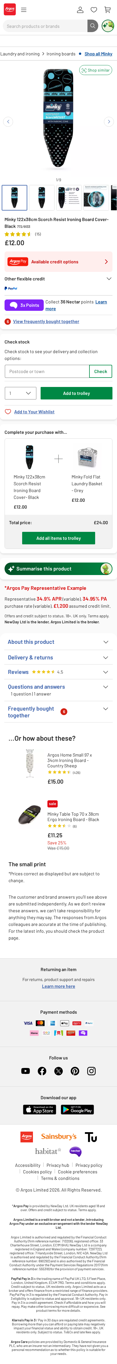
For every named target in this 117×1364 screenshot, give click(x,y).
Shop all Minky (98, 53)
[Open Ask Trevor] (108, 26)
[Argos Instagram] (91, 1071)
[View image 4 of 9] (96, 197)
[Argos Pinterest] (75, 1071)
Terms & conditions (60, 1178)
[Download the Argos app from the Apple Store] (39, 1113)
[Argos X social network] (58, 1071)
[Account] (80, 10)
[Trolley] (107, 10)
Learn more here (58, 986)
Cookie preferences (77, 1171)
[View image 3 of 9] (69, 197)
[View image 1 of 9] (14, 198)
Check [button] (100, 371)
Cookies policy (37, 1171)
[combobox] (45, 26)
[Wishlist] (94, 10)
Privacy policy (89, 1165)
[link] (58, 320)
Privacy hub (58, 1165)
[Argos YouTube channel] (25, 1071)
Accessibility (27, 1165)
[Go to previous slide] (8, 122)
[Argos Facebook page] (42, 1071)
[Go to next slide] (109, 122)
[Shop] (23, 10)
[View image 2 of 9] (41, 197)
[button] (95, 70)
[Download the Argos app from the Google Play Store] (77, 1113)
